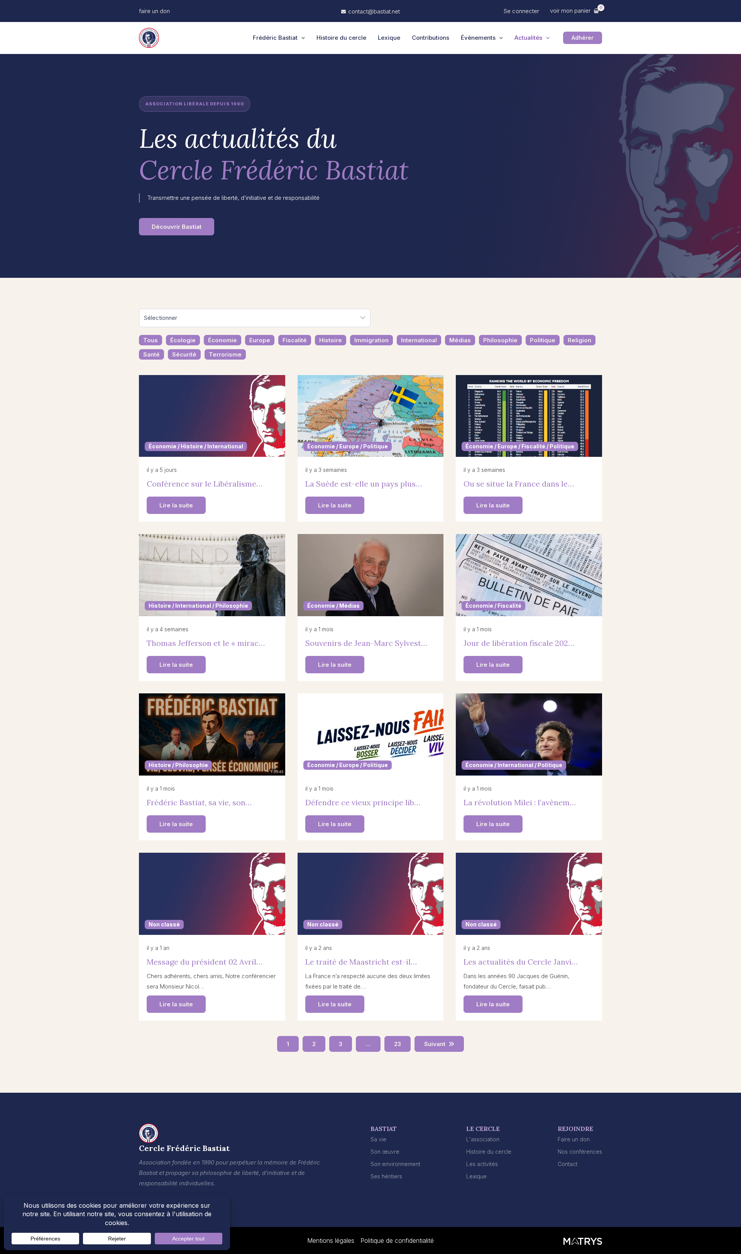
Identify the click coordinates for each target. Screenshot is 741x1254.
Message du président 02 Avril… (204, 962)
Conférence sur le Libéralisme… (204, 483)
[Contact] (567, 1164)
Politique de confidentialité (397, 1240)
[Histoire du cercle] (488, 1151)
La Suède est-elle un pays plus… (363, 483)
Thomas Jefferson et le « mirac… (206, 643)
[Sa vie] (378, 1139)
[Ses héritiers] (386, 1176)
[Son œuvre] (384, 1151)
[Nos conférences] (580, 1151)
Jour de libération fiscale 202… (519, 643)
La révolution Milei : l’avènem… (520, 802)
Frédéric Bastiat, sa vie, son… (199, 802)
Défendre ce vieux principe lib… (362, 802)
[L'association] (482, 1139)
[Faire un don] (574, 1139)
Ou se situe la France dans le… (519, 483)
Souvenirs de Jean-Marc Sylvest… (366, 643)
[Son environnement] (395, 1164)
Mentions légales (330, 1240)
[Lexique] (476, 1176)
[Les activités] (482, 1164)
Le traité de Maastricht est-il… (361, 962)
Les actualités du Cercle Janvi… (521, 962)
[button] (154, 11)
